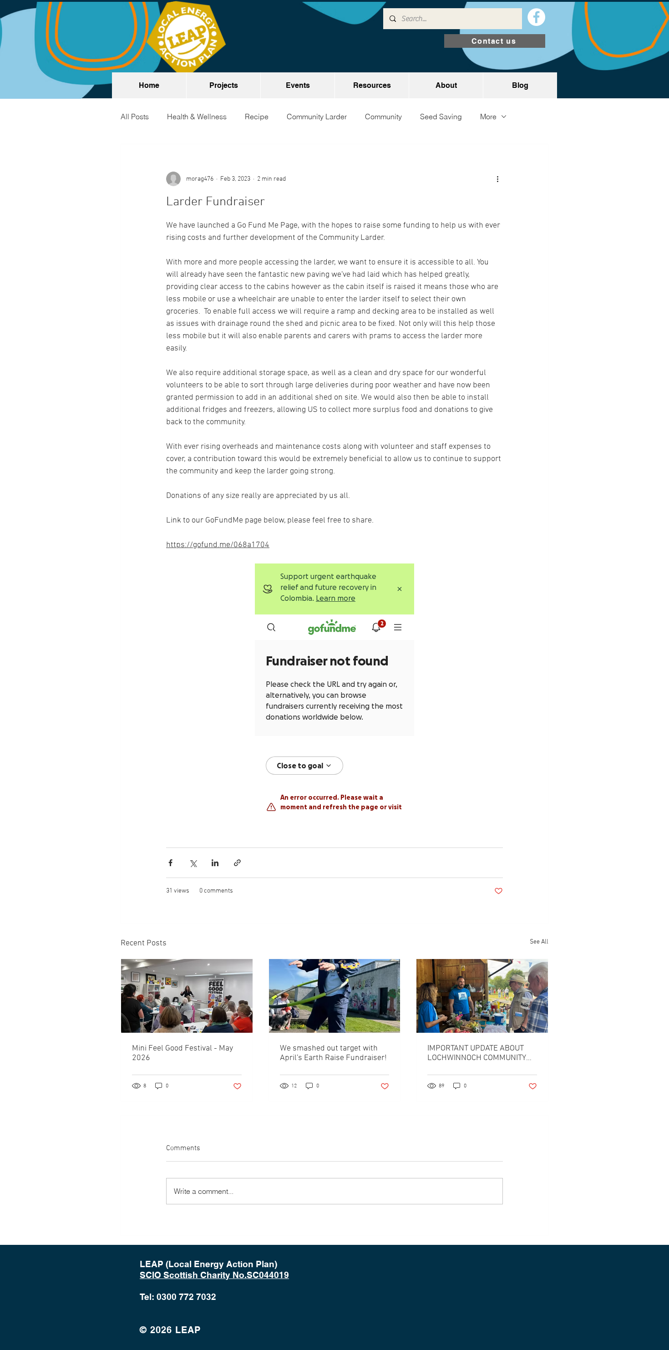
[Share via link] (237, 862)
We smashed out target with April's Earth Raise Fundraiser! (333, 1053)
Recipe (257, 116)
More (488, 116)
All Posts (135, 116)
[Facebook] (536, 17)
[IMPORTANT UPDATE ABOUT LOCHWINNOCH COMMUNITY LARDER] (482, 996)
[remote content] (334, 688)
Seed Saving (441, 116)
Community (383, 116)
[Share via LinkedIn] (215, 862)
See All (539, 942)
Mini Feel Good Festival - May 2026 (182, 1053)
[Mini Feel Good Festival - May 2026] (187, 996)
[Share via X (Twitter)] (192, 862)
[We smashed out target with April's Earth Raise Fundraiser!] (334, 996)
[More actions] (497, 178)
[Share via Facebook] (170, 862)
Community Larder (317, 116)
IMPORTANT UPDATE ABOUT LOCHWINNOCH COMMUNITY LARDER (476, 1053)
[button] (223, 85)
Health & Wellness (197, 116)
